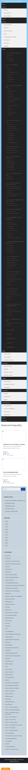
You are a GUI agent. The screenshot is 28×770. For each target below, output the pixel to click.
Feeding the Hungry (10, 503)
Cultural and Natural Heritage (12, 591)
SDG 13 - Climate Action (13, 256)
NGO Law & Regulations (9, 408)
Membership (7, 396)
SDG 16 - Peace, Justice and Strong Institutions (13, 305)
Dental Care (9, 109)
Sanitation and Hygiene (11, 162)
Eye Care (8, 111)
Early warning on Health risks (12, 100)
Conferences (7, 387)
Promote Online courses (11, 128)
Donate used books (10, 139)
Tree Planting (9, 298)
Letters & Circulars (8, 375)
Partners (4, 418)
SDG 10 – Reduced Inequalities (12, 710)
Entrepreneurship (9, 618)
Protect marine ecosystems (11, 277)
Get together (8, 357)
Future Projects (11, 338)
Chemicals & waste (10, 248)
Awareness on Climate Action (12, 258)
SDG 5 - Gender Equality (13, 146)
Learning (4, 378)
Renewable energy (10, 178)
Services (8, 232)
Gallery (3, 351)
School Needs (9, 140)
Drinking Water (9, 160)
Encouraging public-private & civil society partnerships (14, 323)
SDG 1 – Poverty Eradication (14, 53)
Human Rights (9, 313)
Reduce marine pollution (11, 275)
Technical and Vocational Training (13, 735)
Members (4, 22)
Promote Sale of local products (12, 195)
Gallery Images (9, 637)
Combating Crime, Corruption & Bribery (13, 311)
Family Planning (10, 96)
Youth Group (7, 40)
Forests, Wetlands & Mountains (12, 292)
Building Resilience (10, 55)
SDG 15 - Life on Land (12, 289)
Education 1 (9, 122)
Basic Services (10, 233)
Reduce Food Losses (10, 691)
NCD (8, 116)
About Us (4, 7)
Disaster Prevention (10, 599)
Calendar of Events (8, 372)
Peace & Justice (9, 315)
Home (3, 4)
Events (3, 49)
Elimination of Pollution (11, 163)
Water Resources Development (12, 264)
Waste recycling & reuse (11, 250)
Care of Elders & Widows (11, 211)
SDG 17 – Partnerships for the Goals (13, 725)
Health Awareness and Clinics (12, 639)
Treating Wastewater (10, 165)
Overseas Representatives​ (10, 37)
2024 (6, 526)
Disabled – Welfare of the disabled (13, 213)
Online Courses (7, 381)
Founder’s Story (7, 13)
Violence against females (11, 148)
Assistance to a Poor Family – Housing (14, 444)
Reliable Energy (9, 177)
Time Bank (8, 307)
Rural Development (10, 58)
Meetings (9, 343)
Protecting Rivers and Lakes (11, 685)
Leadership (9, 325)
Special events (7, 354)
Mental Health (9, 92)
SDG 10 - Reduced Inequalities (14, 209)
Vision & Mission (7, 16)
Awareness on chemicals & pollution (13, 98)
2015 (6, 543)
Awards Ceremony (9, 360)
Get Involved (5, 390)
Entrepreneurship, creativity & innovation (14, 186)
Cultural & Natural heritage (12, 224)
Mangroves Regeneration (11, 653)
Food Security (9, 68)
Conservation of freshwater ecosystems (14, 294)
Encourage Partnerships (11, 615)
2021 (6, 535)
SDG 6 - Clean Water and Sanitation (12, 157)
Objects (4, 19)
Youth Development (10, 133)
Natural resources (10, 245)
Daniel (8, 453)
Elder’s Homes (9, 57)
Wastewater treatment (11, 281)
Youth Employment (10, 190)
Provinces (6, 28)
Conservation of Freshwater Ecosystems (15, 585)
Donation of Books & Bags (11, 511)
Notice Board (5, 363)
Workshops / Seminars (9, 384)
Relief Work (8, 699)
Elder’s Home (8, 610)
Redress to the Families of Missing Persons (15, 500)
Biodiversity (9, 296)
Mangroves (9, 283)
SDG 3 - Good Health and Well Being (14, 86)
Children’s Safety (9, 580)
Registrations (7, 414)
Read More (5, 451)
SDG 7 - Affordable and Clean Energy (14, 174)
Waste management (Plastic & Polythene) (14, 279)
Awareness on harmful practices (12, 150)
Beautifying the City (10, 222)
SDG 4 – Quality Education (11, 730)
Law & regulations (6, 402)
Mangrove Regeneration (11, 262)
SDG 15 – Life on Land (10, 719)
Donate (5, 393)
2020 (6, 537)
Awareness (9, 89)
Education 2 (9, 131)
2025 (6, 524)
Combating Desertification (11, 582)
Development (9, 75)
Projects (9, 334)
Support (6, 399)
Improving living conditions (12, 230)
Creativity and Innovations (11, 588)
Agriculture (9, 81)
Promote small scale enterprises (12, 205)
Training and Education (11, 126)
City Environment (10, 226)
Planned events (10, 347)
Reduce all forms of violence (12, 309)
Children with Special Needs (12, 142)
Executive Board (7, 24)
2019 (6, 540)
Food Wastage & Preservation (12, 72)
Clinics (8, 103)
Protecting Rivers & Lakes (11, 169)
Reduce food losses (10, 252)
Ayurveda (9, 107)
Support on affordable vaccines (13, 105)
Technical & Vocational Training (13, 129)
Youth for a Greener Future (11, 266)
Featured (7, 626)
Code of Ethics (7, 405)
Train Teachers (10, 137)
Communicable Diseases (11, 90)
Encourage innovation (10, 203)
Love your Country (9, 508)
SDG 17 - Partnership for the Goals (13, 320)
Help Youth (8, 642)
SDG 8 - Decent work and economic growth (13, 183)
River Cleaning (9, 284)
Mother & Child (10, 114)
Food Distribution (10, 74)
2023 (6, 529)
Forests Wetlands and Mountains (13, 634)
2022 (6, 532)
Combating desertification (11, 291)
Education (7, 607)
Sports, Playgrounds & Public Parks (13, 237)
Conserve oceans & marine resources (13, 273)
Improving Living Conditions (11, 647)
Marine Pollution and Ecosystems (13, 655)
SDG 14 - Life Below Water (13, 272)
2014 (6, 545)
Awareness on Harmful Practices (13, 564)
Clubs (5, 34)
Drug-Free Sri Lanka (10, 101)
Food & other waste (10, 247)
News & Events (10, 330)
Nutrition (9, 70)
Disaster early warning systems (12, 260)
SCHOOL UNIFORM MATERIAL (10, 472)
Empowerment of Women (11, 152)
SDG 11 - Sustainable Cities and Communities (14, 218)
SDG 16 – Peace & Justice (11, 722)
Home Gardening (10, 77)
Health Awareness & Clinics (12, 112)
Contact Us (4, 420)
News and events (8, 366)
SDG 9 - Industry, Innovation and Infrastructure (15, 200)
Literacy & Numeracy (11, 135)
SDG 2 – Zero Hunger (12, 64)
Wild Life (8, 300)
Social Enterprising (10, 60)
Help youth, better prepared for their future (14, 194)
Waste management (11, 228)
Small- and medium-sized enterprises (14, 188)
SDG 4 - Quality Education (13, 120)
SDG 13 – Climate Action (11, 717)
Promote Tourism (10, 192)
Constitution (7, 411)
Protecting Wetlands (10, 167)
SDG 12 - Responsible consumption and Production (15, 242)
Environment (9, 221)
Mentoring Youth (9, 661)
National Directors (8, 31)
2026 (6, 521)
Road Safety (9, 235)
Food (7, 66)
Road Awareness (10, 94)
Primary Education (10, 124)
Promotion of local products (12, 683)
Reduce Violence (9, 693)
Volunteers (6, 43)
